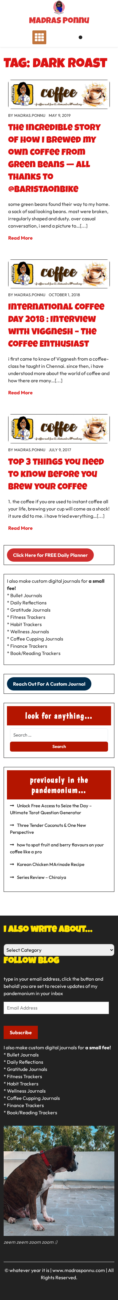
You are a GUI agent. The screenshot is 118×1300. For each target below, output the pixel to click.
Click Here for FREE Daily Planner (50, 555)
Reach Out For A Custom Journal (49, 684)
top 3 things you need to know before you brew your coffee (56, 475)
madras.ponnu (29, 115)
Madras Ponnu (59, 21)
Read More (20, 238)
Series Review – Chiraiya (41, 877)
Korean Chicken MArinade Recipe (50, 864)
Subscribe (21, 1032)
